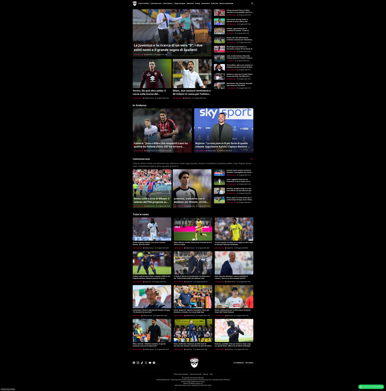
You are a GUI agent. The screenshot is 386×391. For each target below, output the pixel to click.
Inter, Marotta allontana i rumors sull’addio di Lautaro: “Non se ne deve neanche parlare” (231, 277)
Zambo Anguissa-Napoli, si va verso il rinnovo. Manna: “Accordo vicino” (149, 243)
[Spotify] (154, 363)
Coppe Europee (179, 3)
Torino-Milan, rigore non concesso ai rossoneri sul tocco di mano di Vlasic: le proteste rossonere (240, 67)
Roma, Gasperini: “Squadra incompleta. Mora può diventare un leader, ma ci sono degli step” (191, 311)
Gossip (197, 3)
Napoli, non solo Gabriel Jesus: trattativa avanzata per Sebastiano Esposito (239, 40)
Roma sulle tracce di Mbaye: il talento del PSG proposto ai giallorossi (151, 202)
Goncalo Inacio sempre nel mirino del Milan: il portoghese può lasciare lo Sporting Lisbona (240, 172)
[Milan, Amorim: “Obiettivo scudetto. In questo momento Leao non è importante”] (152, 330)
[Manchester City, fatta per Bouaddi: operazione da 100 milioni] (219, 85)
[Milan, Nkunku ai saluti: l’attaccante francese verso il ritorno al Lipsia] (193, 229)
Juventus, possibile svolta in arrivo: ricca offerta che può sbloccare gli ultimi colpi (239, 190)
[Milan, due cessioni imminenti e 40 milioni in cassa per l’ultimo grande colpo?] (192, 73)
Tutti (251, 159)
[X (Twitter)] (146, 363)
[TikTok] (142, 363)
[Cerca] (252, 3)
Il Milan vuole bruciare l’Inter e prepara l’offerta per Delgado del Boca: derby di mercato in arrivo (151, 277)
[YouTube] (150, 363)
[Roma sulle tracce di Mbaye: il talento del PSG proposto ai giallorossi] (152, 188)
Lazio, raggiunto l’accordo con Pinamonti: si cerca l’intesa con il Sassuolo (238, 181)
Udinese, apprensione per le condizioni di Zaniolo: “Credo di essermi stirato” (237, 30)
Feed (211, 374)
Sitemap (205, 374)
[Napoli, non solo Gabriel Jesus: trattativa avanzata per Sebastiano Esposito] (219, 40)
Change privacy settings (8, 389)
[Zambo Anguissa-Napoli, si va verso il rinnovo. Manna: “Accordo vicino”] (152, 229)
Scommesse (230, 61)
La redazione (239, 363)
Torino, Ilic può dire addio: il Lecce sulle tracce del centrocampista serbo (149, 94)
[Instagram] (138, 363)
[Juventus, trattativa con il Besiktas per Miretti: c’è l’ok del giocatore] (192, 188)
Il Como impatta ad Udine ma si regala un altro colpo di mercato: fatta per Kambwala (234, 243)
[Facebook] (134, 363)
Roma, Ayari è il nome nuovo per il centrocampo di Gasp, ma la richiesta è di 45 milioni (240, 200)
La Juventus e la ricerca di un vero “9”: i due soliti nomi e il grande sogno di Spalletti (168, 47)
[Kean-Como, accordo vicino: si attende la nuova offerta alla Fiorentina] (219, 21)
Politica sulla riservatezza (180, 374)
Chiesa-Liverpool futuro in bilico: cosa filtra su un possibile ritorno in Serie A (239, 12)
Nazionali (190, 3)
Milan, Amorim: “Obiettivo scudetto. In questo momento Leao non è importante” (149, 345)
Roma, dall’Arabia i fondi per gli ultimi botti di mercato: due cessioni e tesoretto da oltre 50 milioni (192, 345)
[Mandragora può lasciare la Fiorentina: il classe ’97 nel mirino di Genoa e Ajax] (219, 49)
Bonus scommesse (226, 3)
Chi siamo (249, 363)
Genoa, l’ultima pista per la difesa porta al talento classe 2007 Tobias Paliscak (233, 311)
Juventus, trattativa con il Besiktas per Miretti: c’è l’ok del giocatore (190, 202)
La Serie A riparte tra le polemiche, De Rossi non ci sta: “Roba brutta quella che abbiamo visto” (192, 277)
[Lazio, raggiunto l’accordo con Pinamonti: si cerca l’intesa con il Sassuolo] (219, 181)
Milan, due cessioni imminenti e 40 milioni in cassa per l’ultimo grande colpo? (192, 94)
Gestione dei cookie (196, 374)
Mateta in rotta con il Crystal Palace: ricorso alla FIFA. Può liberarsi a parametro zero (240, 76)
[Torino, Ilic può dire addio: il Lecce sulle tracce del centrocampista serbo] (152, 73)
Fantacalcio (205, 3)
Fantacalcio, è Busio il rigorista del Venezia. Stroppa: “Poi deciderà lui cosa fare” (151, 311)
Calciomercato (156, 3)
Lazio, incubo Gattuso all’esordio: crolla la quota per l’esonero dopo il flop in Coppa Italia (239, 58)
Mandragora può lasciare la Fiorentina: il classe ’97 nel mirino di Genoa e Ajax (239, 49)
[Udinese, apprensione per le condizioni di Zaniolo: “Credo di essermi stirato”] (219, 31)
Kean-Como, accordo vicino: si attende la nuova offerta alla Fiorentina (237, 21)
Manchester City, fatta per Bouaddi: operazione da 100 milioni (239, 84)
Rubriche (214, 3)
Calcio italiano (143, 3)
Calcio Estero (168, 3)
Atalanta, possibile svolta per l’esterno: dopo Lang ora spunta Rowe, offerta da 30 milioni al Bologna (233, 345)
